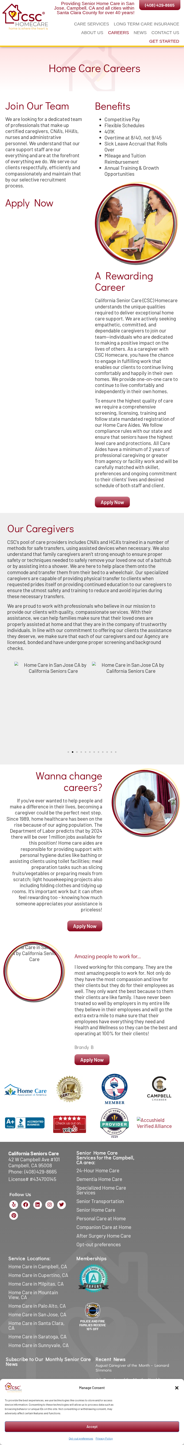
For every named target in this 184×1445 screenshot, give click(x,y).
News (140, 32)
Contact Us (165, 32)
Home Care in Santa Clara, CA (36, 1325)
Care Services (91, 24)
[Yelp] (13, 1204)
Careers (118, 32)
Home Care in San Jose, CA (37, 1314)
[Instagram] (49, 1204)
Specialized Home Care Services (101, 1190)
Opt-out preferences (81, 1438)
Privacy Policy (104, 1438)
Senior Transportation (100, 1201)
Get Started (164, 41)
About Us (92, 32)
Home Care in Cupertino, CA (38, 1275)
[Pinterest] (13, 1215)
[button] (176, 1387)
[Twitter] (61, 1204)
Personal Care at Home (101, 1218)
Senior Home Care (95, 1210)
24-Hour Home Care (97, 1170)
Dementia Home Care (99, 1179)
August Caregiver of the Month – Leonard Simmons (132, 1367)
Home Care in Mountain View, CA (33, 1294)
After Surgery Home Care (103, 1236)
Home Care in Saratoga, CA (37, 1336)
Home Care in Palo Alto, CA (37, 1306)
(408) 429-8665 (40, 1171)
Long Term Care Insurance (146, 24)
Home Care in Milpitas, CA (36, 1284)
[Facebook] (25, 1204)
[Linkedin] (37, 1204)
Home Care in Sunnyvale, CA (38, 1345)
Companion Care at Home (103, 1227)
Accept (92, 1426)
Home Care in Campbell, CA (37, 1266)
